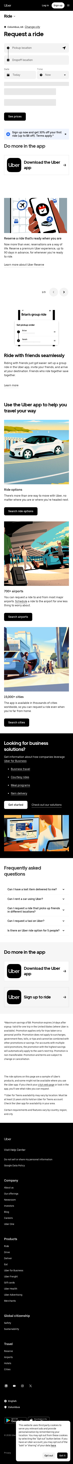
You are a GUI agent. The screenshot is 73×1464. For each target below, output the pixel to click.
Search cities (16, 722)
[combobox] (12, 48)
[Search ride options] (36, 452)
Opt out (48, 1455)
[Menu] (68, 5)
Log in (45, 5)
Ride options (13, 489)
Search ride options (20, 511)
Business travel (20, 769)
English (12, 1401)
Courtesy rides (20, 777)
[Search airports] (36, 553)
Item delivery (19, 793)
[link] (36, 134)
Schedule (21, 601)
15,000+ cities (14, 697)
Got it (62, 1455)
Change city (32, 27)
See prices (15, 116)
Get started (15, 804)
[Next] (63, 292)
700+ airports (13, 591)
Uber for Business (15, 761)
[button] (64, 48)
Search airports (18, 616)
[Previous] (53, 292)
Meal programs (20, 785)
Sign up (58, 5)
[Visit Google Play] (15, 1420)
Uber (7, 5)
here (53, 1445)
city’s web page (46, 1084)
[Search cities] (36, 659)
